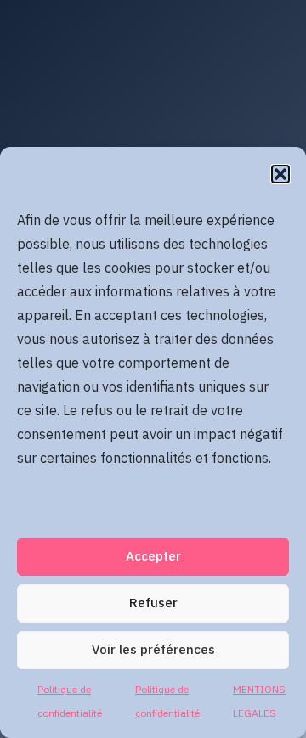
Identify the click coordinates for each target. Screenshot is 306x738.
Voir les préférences (153, 650)
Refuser (153, 603)
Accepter (153, 556)
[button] (280, 174)
